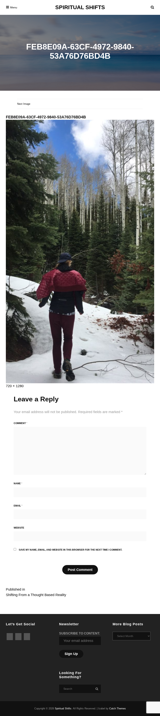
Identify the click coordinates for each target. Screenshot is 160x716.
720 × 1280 (15, 386)
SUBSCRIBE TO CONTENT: (79, 633)
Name (18, 483)
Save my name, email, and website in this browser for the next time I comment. (70, 549)
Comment (20, 423)
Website (19, 527)
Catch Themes (117, 708)
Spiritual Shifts (80, 7)
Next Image (23, 103)
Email (18, 505)
